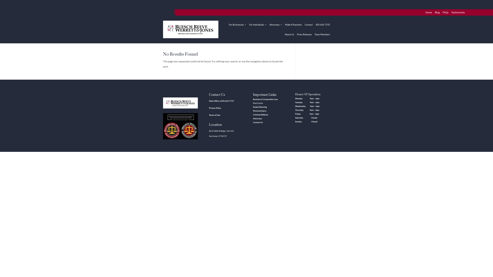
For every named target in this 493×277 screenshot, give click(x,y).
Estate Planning (260, 107)
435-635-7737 (323, 24)
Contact (309, 24)
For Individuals (256, 24)
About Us (289, 34)
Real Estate (258, 103)
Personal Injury (259, 111)
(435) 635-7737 (227, 101)
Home (428, 13)
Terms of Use (214, 115)
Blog (437, 13)
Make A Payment (293, 24)
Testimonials (458, 13)
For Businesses (236, 24)
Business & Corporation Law (265, 99)
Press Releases (304, 34)
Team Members (322, 34)
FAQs (445, 13)
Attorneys (274, 24)
